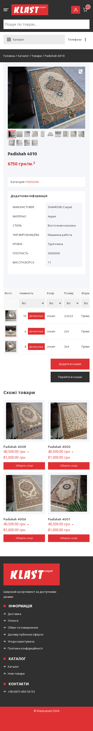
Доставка (14, 614)
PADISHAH (32, 182)
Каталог (13, 667)
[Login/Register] (75, 10)
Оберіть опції (24, 465)
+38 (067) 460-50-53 (21, 691)
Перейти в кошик (70, 377)
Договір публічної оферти (25, 634)
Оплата (13, 621)
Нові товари (16, 673)
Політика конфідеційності (25, 648)
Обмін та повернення (23, 627)
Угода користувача (21, 641)
